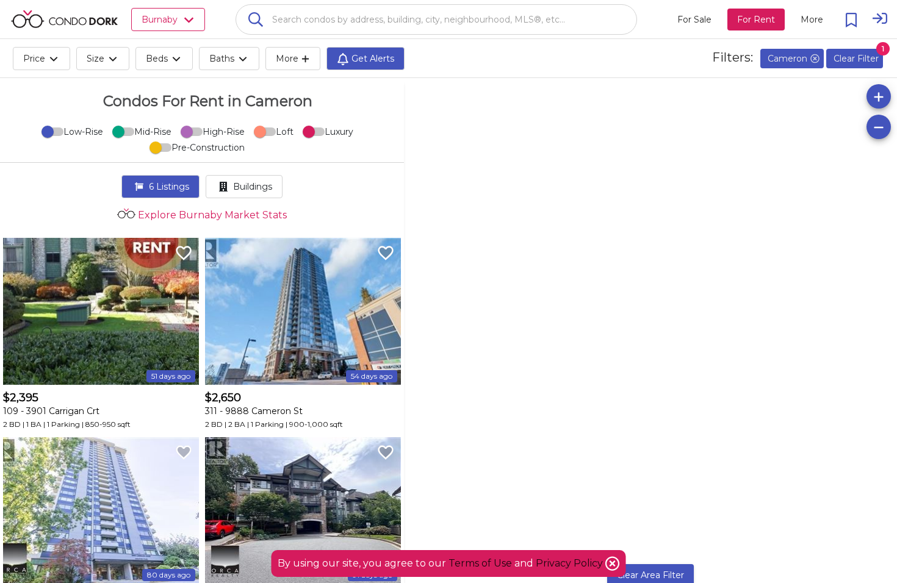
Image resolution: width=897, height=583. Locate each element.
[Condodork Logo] (64, 19)
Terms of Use (480, 563)
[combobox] (436, 19)
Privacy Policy (570, 563)
